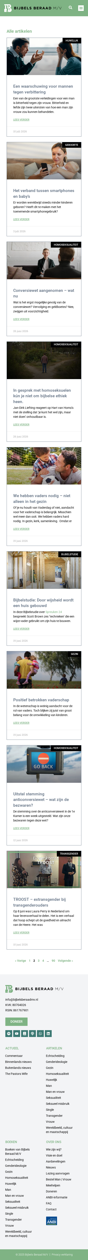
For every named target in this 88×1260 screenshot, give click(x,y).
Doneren (51, 1191)
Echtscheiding (55, 1056)
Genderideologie (56, 1062)
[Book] (24, 1033)
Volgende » (65, 960)
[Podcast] (32, 1033)
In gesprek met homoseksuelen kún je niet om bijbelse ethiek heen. (42, 396)
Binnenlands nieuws (18, 1062)
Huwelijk (51, 1079)
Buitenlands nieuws (18, 1067)
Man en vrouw (55, 1091)
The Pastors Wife (16, 1073)
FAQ (48, 1203)
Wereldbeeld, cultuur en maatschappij (59, 1130)
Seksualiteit (53, 1097)
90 (53, 960)
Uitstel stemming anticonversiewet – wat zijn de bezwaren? (41, 800)
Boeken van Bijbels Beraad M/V (17, 1151)
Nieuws (51, 1167)
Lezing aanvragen (58, 1173)
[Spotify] (8, 1033)
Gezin (49, 1067)
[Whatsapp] (40, 1033)
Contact (51, 1209)
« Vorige (20, 960)
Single (50, 1109)
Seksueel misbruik (57, 1103)
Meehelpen (53, 1185)
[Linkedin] (48, 1033)
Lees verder (21, 119)
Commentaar (14, 1056)
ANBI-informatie (56, 1197)
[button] (70, 7)
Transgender (54, 1115)
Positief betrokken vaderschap (41, 699)
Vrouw (50, 1121)
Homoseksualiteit (57, 1073)
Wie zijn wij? (54, 1149)
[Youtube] (16, 1033)
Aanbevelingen (55, 1161)
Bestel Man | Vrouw (58, 1179)
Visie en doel (54, 1155)
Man (49, 1085)
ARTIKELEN (54, 1048)
